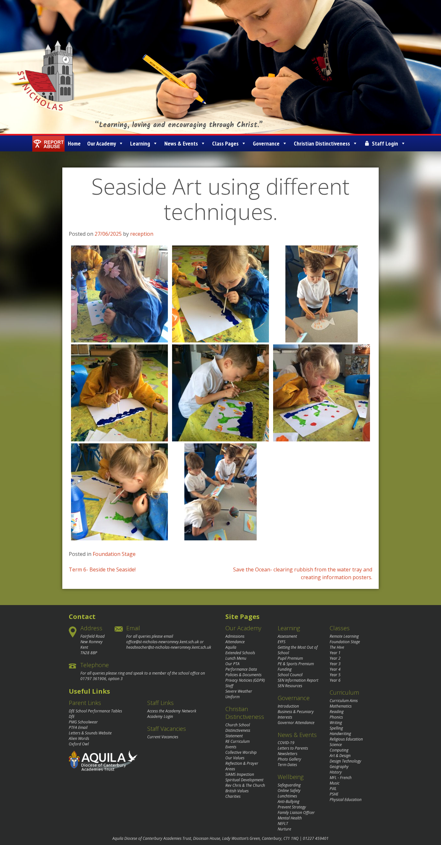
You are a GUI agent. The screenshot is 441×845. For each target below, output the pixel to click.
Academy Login (160, 716)
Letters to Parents (293, 748)
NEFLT (283, 823)
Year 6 (335, 680)
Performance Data (241, 669)
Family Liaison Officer (296, 812)
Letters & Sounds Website (90, 733)
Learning (140, 143)
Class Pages (225, 143)
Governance (266, 143)
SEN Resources (290, 685)
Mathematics (341, 706)
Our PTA (232, 663)
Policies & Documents (243, 674)
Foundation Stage (114, 554)
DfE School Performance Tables (95, 711)
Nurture (284, 829)
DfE (72, 716)
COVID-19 (286, 742)
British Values (237, 791)
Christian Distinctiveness (322, 143)
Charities (233, 796)
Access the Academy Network (171, 711)
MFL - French (341, 777)
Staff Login (385, 143)
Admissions (234, 636)
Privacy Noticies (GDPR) (245, 680)
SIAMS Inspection (239, 774)
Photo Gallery (289, 759)
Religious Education (346, 739)
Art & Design (340, 755)
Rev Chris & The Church (245, 785)
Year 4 (335, 669)
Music (334, 783)
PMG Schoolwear (83, 722)
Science (336, 744)
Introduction (288, 706)
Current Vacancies (162, 737)
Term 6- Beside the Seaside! (102, 569)
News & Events (181, 143)
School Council (290, 674)
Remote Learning (344, 636)
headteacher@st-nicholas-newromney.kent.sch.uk (168, 647)
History (336, 772)
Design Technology (345, 761)
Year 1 (335, 652)
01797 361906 (93, 678)
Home (74, 143)
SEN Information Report (298, 680)
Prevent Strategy (292, 807)
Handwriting (340, 733)
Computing (339, 750)
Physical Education (346, 799)
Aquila (230, 647)
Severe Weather (238, 691)
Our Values (234, 758)
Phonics (336, 717)
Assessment (287, 636)
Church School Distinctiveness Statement (237, 730)
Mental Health (290, 818)
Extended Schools (240, 652)
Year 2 (335, 658)
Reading (337, 711)
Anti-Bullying (288, 801)
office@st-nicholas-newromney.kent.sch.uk (162, 642)
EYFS (281, 642)
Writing (336, 722)
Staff (229, 685)
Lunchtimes (287, 796)
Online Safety (289, 790)
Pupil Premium (290, 658)
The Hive (337, 647)
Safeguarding (289, 785)
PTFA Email (78, 727)
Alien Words (79, 738)
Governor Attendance (296, 722)
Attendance (235, 642)
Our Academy (101, 143)
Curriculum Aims (344, 700)
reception (141, 233)
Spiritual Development (244, 780)
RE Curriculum (237, 741)
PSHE (334, 794)
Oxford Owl (79, 744)
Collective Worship (241, 752)
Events (230, 747)
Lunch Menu (235, 658)
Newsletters (287, 753)
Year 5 (335, 674)
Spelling (336, 728)
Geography (339, 766)
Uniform (232, 696)
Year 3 (335, 663)
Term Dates (287, 764)
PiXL (333, 788)
